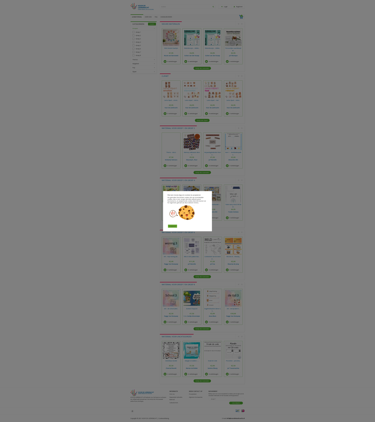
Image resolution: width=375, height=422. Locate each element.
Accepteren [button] (172, 226)
